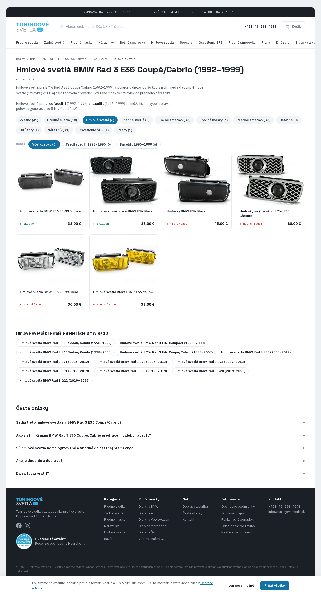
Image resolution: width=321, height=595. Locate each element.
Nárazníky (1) (58, 130)
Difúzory (282, 42)
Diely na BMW (148, 506)
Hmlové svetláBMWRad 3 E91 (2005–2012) (54, 362)
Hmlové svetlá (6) (100, 120)
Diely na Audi (148, 513)
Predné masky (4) (213, 120)
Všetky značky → (151, 539)
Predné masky (81, 42)
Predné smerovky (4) (253, 120)
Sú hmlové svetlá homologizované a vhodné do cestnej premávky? (160, 448)
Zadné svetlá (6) (136, 120)
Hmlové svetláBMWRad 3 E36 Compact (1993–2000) (162, 343)
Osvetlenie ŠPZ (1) (93, 130)
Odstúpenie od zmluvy (238, 526)
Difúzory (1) (29, 130)
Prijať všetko (274, 585)
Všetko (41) (29, 120)
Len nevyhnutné (241, 585)
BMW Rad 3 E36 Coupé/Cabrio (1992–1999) (74, 59)
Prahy (265, 42)
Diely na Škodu (149, 532)
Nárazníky (106, 42)
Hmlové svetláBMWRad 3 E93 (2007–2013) (210, 362)
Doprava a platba (195, 506)
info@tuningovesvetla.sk (286, 511)
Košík (296, 26)
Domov (20, 59)
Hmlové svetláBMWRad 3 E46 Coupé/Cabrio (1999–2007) (166, 352)
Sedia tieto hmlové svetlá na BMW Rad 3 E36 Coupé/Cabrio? (160, 422)
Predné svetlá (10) (62, 120)
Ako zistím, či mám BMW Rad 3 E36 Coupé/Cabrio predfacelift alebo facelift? (160, 435)
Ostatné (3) (288, 120)
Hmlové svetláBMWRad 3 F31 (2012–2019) (54, 371)
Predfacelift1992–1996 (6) (88, 144)
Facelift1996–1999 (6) (138, 144)
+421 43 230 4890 (260, 26)
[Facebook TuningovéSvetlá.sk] (19, 525)
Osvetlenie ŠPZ (210, 42)
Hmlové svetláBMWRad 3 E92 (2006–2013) (132, 362)
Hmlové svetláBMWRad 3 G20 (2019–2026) (210, 371)
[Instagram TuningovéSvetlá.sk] (27, 525)
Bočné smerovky (132, 42)
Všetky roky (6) (44, 144)
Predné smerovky (241, 42)
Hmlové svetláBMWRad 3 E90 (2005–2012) (256, 352)
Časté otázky (192, 513)
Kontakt (188, 519)
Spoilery (186, 42)
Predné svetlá (27, 42)
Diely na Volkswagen (154, 519)
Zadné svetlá (54, 42)
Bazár (108, 539)
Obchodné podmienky (238, 506)
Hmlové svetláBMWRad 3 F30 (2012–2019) (132, 371)
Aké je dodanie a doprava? (160, 460)
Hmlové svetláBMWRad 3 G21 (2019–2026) (54, 380)
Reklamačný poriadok (237, 519)
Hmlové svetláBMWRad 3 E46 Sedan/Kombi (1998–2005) (65, 352)
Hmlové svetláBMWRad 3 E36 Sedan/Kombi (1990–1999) (65, 343)
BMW (32, 59)
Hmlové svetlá (162, 42)
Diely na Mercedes (152, 526)
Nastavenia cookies (236, 532)
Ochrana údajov (233, 513)
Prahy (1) (125, 130)
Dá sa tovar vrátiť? (160, 473)
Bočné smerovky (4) (174, 120)
